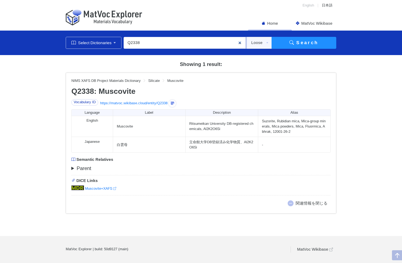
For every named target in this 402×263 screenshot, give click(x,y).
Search (306, 42)
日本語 (327, 5)
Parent (84, 168)
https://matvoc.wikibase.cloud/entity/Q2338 (134, 103)
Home (272, 23)
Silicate (154, 81)
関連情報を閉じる (311, 203)
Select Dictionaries (95, 43)
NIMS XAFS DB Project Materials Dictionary (106, 81)
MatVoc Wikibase (316, 23)
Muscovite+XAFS (98, 189)
